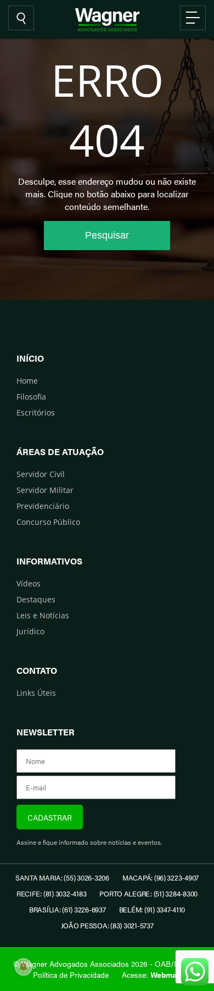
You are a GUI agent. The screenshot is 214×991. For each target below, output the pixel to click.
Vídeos (28, 583)
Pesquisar (107, 235)
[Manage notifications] (23, 967)
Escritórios (35, 412)
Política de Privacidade (71, 974)
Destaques (35, 599)
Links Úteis (36, 693)
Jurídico (30, 631)
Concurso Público (48, 522)
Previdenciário (42, 506)
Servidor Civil (40, 474)
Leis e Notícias (42, 615)
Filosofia (31, 396)
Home (27, 380)
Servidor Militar (45, 490)
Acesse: (151, 974)
